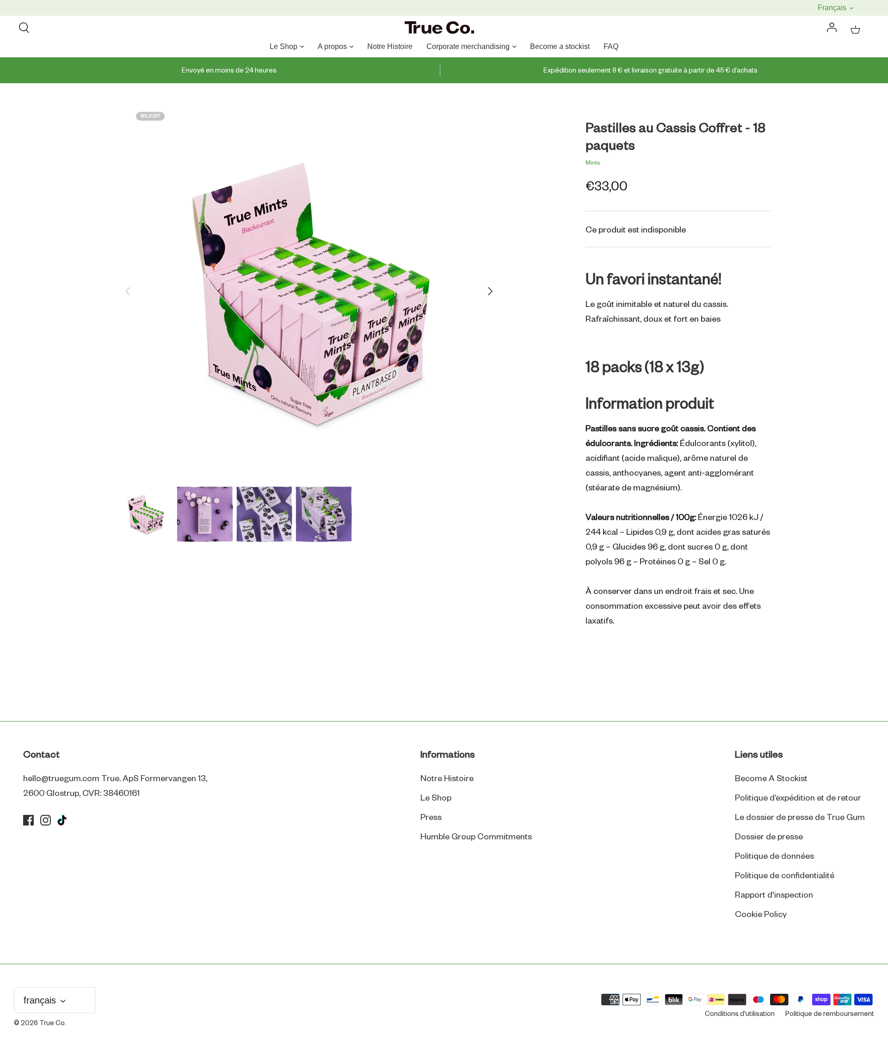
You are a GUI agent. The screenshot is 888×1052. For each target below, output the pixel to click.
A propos (332, 46)
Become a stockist (560, 46)
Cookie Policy (761, 914)
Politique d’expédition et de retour (798, 798)
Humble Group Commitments (476, 837)
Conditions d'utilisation (740, 1014)
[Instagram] (45, 820)
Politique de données (774, 856)
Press (431, 817)
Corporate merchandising (468, 46)
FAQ (611, 46)
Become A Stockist (771, 778)
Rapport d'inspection (774, 895)
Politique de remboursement (829, 1014)
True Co (52, 1023)
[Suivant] (490, 291)
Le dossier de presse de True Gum (800, 817)
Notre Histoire (390, 46)
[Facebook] (28, 820)
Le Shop (283, 46)
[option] (308, 291)
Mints (593, 163)
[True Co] (439, 28)
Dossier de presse (769, 837)
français (833, 8)
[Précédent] (127, 291)
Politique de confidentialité (784, 876)
